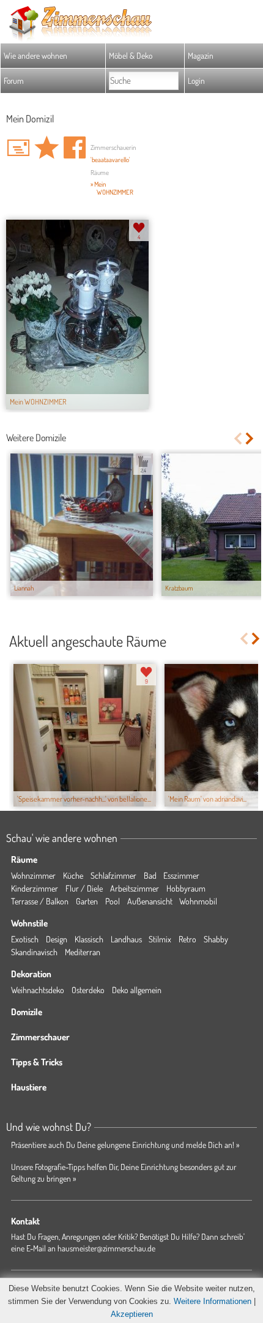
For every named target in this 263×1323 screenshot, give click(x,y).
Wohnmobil (198, 901)
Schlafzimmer (113, 875)
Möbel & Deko (130, 55)
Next (250, 438)
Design (56, 939)
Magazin (200, 55)
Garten (87, 901)
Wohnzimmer (33, 875)
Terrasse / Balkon (40, 901)
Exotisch (25, 939)
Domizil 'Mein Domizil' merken (46, 147)
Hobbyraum (186, 888)
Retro (187, 939)
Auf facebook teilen (74, 147)
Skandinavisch (34, 952)
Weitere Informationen (212, 1301)
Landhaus (126, 939)
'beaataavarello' (110, 159)
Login (196, 80)
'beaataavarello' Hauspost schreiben (18, 147)
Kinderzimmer (34, 888)
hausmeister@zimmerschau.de (106, 1248)
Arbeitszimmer (134, 888)
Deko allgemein (136, 990)
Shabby (216, 939)
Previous (237, 438)
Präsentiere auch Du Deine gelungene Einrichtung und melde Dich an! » (125, 1144)
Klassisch (89, 939)
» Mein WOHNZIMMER (112, 188)
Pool (112, 901)
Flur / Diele (84, 888)
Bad (150, 875)
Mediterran (82, 952)
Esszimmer (181, 875)
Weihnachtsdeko (37, 990)
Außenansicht (149, 901)
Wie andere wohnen (35, 55)
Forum (14, 80)
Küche (73, 875)
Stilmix (160, 939)
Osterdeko (88, 990)
